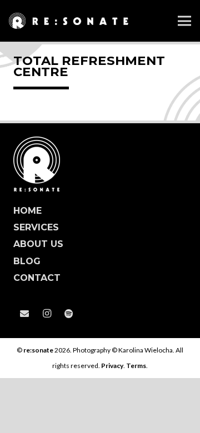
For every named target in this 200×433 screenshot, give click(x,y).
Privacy (112, 365)
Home (27, 210)
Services (36, 227)
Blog (27, 261)
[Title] (69, 314)
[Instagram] (47, 314)
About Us (38, 244)
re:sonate (38, 350)
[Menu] (184, 21)
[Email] (24, 314)
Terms (136, 365)
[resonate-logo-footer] (100, 164)
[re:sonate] (68, 21)
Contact (37, 278)
